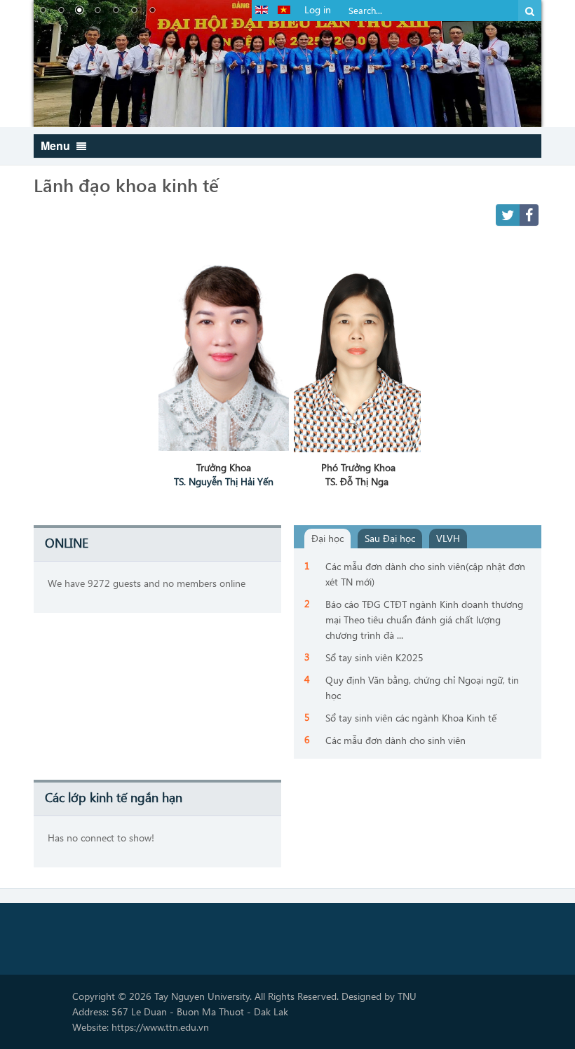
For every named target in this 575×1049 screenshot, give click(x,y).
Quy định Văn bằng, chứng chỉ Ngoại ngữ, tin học (422, 687)
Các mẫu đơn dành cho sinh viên (395, 740)
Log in (317, 9)
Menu (57, 145)
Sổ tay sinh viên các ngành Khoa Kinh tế (410, 717)
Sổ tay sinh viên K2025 (374, 657)
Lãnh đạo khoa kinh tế (126, 184)
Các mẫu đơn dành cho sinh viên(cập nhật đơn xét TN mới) (425, 574)
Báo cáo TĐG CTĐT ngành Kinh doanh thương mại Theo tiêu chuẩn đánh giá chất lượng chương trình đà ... (424, 619)
